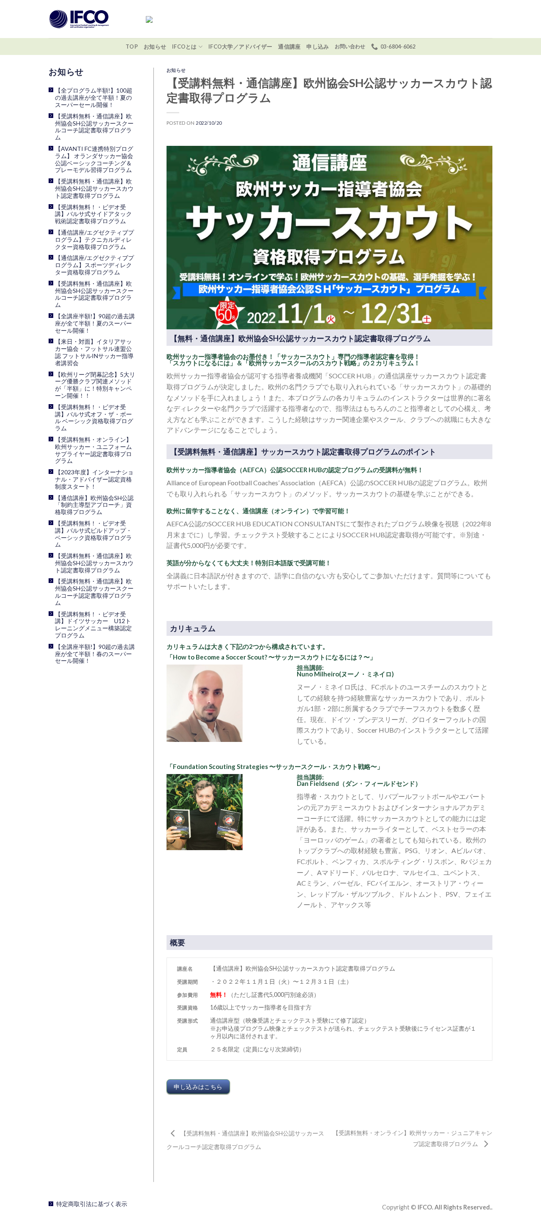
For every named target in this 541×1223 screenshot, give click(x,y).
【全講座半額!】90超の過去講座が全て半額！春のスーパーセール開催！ (95, 654)
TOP (132, 46)
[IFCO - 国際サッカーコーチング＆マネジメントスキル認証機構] (91, 19)
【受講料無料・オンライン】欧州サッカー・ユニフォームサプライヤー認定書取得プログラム (93, 450)
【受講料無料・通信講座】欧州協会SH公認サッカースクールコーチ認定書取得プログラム (94, 127)
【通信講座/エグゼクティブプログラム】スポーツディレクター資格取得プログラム (94, 265)
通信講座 (289, 46)
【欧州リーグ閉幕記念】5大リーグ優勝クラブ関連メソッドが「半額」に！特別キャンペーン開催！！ (95, 385)
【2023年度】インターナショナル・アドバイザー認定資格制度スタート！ (94, 479)
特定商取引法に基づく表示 (91, 1203)
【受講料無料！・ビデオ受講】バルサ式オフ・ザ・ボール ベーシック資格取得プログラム (94, 418)
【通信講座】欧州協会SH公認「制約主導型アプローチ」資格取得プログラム (94, 505)
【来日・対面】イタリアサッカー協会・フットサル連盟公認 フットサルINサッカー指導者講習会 (94, 352)
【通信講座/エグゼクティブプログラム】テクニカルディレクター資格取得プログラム (94, 239)
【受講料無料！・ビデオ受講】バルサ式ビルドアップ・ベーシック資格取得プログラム (93, 534)
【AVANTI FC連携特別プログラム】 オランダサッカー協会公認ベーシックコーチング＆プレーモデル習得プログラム (94, 159)
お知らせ (155, 46)
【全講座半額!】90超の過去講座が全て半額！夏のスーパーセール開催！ (95, 323)
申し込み (317, 46)
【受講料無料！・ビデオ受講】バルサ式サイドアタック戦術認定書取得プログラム (93, 214)
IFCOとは (184, 46)
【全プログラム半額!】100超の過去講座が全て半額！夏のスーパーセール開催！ (93, 97)
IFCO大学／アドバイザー (240, 46)
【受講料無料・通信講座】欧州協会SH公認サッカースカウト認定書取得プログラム (94, 188)
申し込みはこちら (198, 1086)
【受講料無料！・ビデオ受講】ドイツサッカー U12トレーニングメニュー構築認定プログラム (93, 625)
